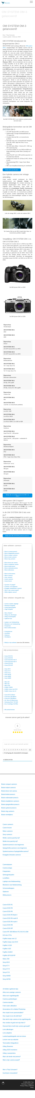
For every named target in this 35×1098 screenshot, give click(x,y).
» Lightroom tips (8, 618)
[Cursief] (6, 750)
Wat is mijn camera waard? (11, 1060)
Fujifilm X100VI (7, 952)
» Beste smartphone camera (11, 564)
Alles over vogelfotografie (11, 995)
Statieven (6, 891)
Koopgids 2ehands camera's (12, 855)
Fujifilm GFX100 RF (9, 955)
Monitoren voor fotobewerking (12, 885)
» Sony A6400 (7, 678)
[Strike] (11, 750)
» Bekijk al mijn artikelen (10, 642)
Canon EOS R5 (8, 911)
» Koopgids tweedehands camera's (13, 588)
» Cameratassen (8, 631)
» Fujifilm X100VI (8, 687)
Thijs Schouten (10, 35)
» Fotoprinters (7, 626)
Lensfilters (6, 878)
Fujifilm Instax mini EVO (10, 942)
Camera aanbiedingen (10, 999)
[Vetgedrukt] (4, 750)
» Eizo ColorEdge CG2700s (11, 704)
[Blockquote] (17, 750)
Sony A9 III (6, 962)
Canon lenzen (7, 827)
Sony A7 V (6, 965)
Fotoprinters (6, 871)
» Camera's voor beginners (11, 586)
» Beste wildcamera (9, 570)
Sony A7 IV (6, 969)
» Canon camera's (8, 579)
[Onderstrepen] (9, 750)
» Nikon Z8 (6, 683)
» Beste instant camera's (10, 557)
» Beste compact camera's (11, 555)
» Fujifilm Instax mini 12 (10, 691)
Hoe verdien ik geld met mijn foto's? (14, 1022)
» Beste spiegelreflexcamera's (11, 553)
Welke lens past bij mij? (10, 841)
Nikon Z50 (6, 959)
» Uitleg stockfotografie (10, 616)
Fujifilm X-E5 (7, 948)
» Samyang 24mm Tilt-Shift (11, 702)
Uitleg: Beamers (8, 1046)
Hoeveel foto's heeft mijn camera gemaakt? (16, 1026)
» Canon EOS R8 (8, 663)
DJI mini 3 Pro (7, 935)
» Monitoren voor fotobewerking (12, 624)
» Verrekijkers (7, 637)
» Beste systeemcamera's (10, 551)
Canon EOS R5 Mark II (10, 915)
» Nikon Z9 (6, 682)
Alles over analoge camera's (12, 992)
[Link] (22, 750)
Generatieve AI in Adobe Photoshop (14, 1009)
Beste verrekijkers (7, 814)
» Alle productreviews (9, 709)
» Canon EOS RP (8, 665)
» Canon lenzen (8, 581)
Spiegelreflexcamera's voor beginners (15, 848)
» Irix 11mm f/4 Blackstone (11, 700)
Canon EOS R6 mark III (10, 918)
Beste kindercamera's (8, 794)
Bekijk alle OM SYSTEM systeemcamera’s (17, 535)
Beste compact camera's (9, 784)
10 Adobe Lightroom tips (10, 989)
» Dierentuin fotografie (9, 605)
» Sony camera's (8, 577)
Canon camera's (8, 824)
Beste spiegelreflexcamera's (10, 804)
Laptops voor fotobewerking (11, 881)
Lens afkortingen (8, 1029)
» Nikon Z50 (7, 685)
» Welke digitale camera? (10, 592)
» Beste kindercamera (9, 566)
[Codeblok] (19, 750)
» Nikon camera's (8, 575)
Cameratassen (7, 864)
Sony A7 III (6, 972)
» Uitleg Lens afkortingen (10, 615)
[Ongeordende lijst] (15, 750)
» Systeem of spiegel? (9, 584)
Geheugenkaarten (8, 874)
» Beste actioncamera (9, 573)
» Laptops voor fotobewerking (11, 622)
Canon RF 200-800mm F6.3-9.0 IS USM (15, 932)
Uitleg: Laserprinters (9, 1053)
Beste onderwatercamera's (9, 797)
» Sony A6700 (7, 674)
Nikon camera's (8, 831)
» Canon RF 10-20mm (9, 694)
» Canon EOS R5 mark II (10, 659)
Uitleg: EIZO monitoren (10, 1050)
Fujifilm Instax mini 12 (10, 938)
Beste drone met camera (9, 791)
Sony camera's (7, 834)
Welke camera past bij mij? (11, 838)
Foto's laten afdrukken (10, 1006)
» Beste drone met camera (11, 562)
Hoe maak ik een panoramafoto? (13, 1012)
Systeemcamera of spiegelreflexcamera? (16, 851)
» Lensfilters (7, 633)
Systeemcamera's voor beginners (13, 844)
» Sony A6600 (7, 676)
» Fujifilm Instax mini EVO (10, 689)
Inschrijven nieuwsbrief (10, 1073)
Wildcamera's (7, 895)
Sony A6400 (6, 976)
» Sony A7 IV (7, 670)
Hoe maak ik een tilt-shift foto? (12, 1016)
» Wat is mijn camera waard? (11, 590)
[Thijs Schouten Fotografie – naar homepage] (5, 3)
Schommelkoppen (8, 888)
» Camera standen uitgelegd (11, 603)
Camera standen (8, 1002)
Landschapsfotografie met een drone (14, 1036)
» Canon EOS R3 (8, 658)
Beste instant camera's (8, 787)
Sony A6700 (6, 979)
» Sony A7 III (7, 672)
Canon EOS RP (8, 928)
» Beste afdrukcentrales (10, 627)
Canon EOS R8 (8, 925)
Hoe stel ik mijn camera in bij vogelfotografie (17, 1019)
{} (23, 749)
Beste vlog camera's (7, 811)
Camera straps (7, 868)
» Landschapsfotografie (10, 607)
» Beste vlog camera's (9, 559)
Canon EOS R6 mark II (10, 921)
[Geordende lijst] (13, 750)
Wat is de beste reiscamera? (12, 1056)
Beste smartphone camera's (10, 801)
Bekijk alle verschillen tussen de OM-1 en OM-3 (17, 495)
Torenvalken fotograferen (10, 1043)
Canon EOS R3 (8, 908)
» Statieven (7, 635)
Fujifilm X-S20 (7, 945)
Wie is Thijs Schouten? (10, 1069)
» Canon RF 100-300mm (10, 696)
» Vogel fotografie (8, 609)
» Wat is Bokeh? (8, 613)
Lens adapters (7, 1033)
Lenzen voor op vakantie (10, 1039)
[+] (26, 749)
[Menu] (31, 1)
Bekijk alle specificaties (11, 169)
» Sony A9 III (7, 669)
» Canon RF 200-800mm (10, 698)
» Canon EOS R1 (8, 656)
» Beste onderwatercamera (11, 568)
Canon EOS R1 (8, 904)
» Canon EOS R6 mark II (10, 661)
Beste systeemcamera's (8, 808)
